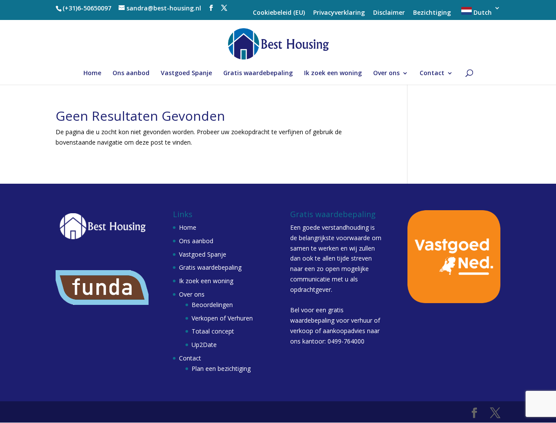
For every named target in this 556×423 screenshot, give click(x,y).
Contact (432, 73)
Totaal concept (213, 331)
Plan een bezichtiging (221, 368)
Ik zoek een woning (333, 73)
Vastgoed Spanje (186, 73)
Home (92, 73)
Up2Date (204, 344)
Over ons (386, 73)
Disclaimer (389, 13)
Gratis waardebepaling (258, 73)
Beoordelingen (212, 305)
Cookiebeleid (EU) (279, 13)
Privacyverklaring (339, 13)
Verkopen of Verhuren (222, 318)
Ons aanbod (131, 73)
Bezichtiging (432, 13)
